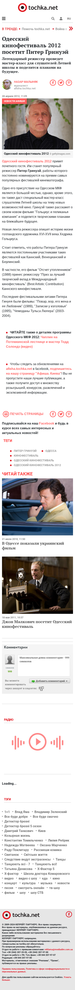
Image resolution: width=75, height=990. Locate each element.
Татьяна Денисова (18, 869)
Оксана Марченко (53, 845)
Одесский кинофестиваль (34, 460)
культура (29, 883)
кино (56, 878)
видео (9, 878)
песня (8, 888)
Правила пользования (13, 969)
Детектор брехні (16, 821)
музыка (46, 883)
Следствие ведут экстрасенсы (27, 859)
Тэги (8, 799)
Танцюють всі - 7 (17, 864)
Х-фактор (11, 874)
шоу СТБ (37, 893)
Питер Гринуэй (25, 450)
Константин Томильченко (23, 840)
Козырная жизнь (17, 836)
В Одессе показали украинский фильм (33, 546)
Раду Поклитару (16, 850)
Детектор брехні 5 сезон (22, 826)
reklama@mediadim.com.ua (59, 949)
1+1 (7, 812)
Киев (42, 831)
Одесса (50, 450)
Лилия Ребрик (58, 840)
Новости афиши (14, 101)
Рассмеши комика (48, 850)
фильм (9, 893)
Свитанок (11, 855)
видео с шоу (28, 878)
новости (63, 883)
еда (45, 878)
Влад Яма (22, 812)
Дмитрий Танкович (18, 831)
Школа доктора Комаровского (47, 874)
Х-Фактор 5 (45, 869)
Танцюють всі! (46, 864)
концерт (10, 883)
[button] (61, 18)
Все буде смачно (45, 817)
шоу (23, 893)
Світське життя (35, 855)
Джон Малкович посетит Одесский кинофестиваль (37, 624)
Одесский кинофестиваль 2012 (27, 161)
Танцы (61, 859)
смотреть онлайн (31, 888)
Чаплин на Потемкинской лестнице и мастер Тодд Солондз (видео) (37, 341)
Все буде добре (16, 817)
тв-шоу (54, 888)
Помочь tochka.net (36, 29)
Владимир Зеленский (50, 812)
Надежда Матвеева (19, 845)
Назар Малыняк (26, 81)
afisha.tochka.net (19, 368)
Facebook (46, 423)
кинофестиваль (26, 455)
